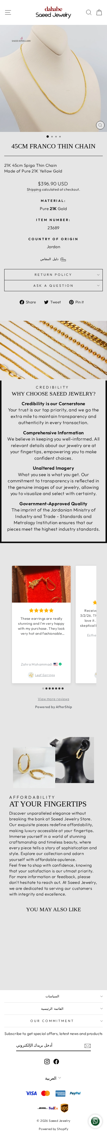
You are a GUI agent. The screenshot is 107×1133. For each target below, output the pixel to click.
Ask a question (53, 285)
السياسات (52, 996)
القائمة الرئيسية (52, 1009)
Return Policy (53, 275)
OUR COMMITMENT (52, 1021)
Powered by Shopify (53, 1129)
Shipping (34, 189)
